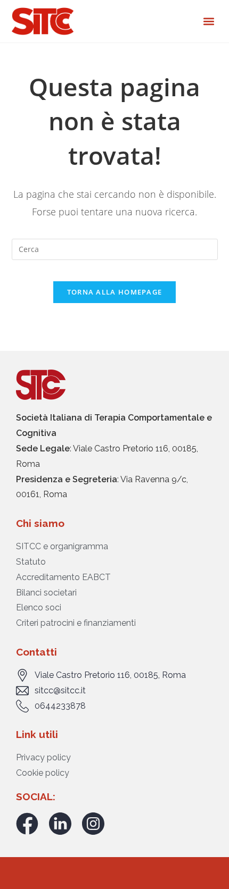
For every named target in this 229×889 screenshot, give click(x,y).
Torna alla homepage (114, 292)
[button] (208, 21)
